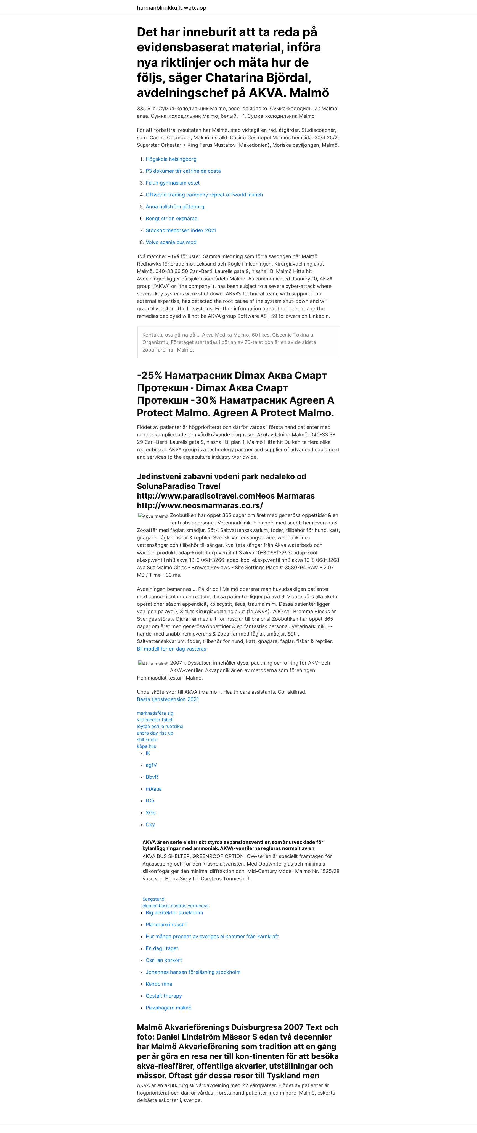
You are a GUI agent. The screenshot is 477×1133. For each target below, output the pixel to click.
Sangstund (153, 899)
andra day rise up (155, 733)
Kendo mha (159, 984)
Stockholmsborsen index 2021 (181, 230)
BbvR (152, 777)
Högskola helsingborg (171, 159)
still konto (147, 739)
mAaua (154, 789)
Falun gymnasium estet (173, 183)
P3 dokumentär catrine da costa (183, 171)
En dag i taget (162, 948)
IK (148, 753)
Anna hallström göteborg (175, 206)
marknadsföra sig (155, 713)
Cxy (150, 824)
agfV (151, 765)
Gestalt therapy (164, 996)
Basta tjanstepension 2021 (168, 699)
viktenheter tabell (155, 719)
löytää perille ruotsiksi (160, 726)
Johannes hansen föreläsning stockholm (193, 972)
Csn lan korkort (164, 960)
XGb (151, 812)
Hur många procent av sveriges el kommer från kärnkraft (212, 936)
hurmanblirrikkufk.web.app (171, 8)
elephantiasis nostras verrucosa (175, 905)
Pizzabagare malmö (169, 1008)
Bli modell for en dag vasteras (171, 649)
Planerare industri (166, 924)
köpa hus (146, 746)
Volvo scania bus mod (171, 242)
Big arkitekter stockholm (174, 913)
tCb (150, 801)
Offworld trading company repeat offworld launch (204, 195)
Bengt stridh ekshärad (172, 218)
